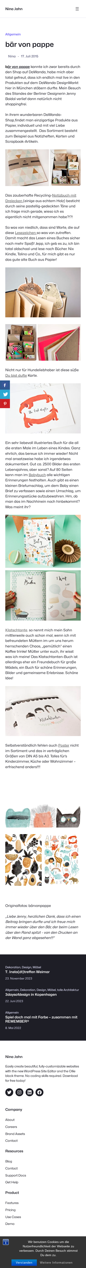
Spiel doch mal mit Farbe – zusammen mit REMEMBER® (41, 1019)
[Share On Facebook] (5, 385)
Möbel (37, 967)
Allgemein (13, 34)
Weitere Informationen (56, 1262)
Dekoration (13, 967)
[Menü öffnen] (77, 8)
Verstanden (24, 1262)
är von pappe (18, 66)
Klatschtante (16, 630)
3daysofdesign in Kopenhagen (31, 994)
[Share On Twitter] (5, 394)
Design (26, 967)
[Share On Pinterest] (5, 403)
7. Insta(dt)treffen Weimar (27, 972)
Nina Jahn (13, 9)
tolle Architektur (68, 990)
